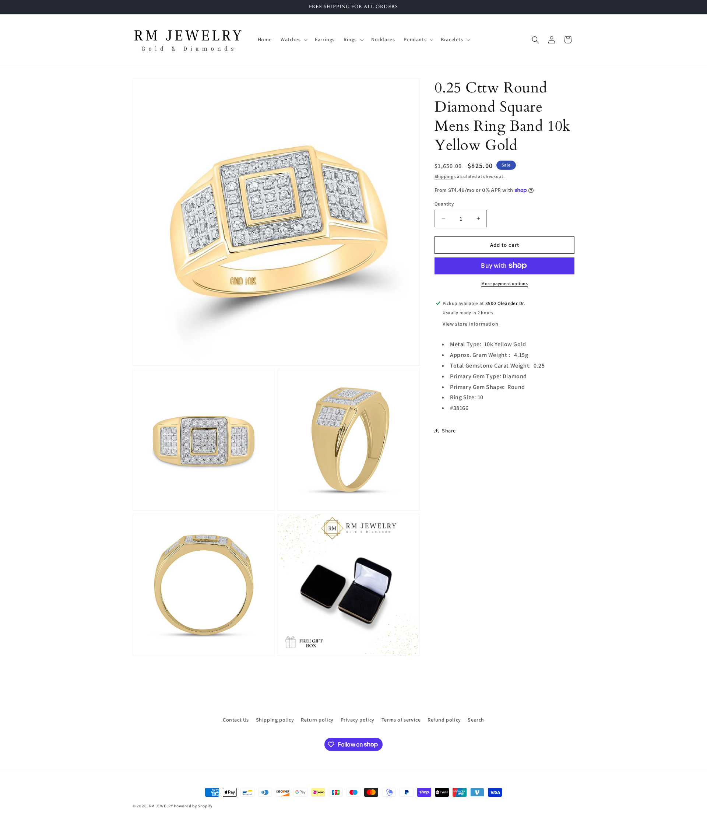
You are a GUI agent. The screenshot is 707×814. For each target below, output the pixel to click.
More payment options (504, 283)
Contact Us (236, 719)
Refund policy (444, 719)
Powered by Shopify (193, 805)
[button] (293, 39)
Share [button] (449, 430)
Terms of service (401, 719)
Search (476, 719)
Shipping (444, 176)
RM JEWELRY (161, 805)
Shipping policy (275, 719)
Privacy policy (357, 719)
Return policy (317, 719)
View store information (470, 323)
